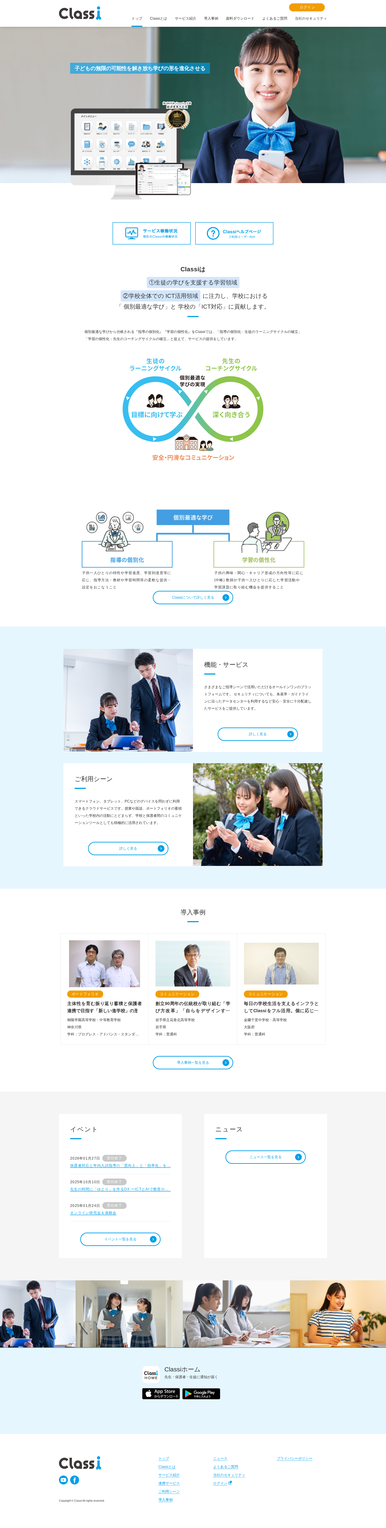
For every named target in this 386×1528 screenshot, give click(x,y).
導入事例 (165, 1500)
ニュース (220, 1458)
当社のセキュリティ (229, 1475)
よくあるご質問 (225, 1467)
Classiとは (167, 1467)
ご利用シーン (169, 1491)
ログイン (220, 1483)
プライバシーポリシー (295, 1458)
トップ (163, 1458)
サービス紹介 (169, 1475)
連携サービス (169, 1483)
